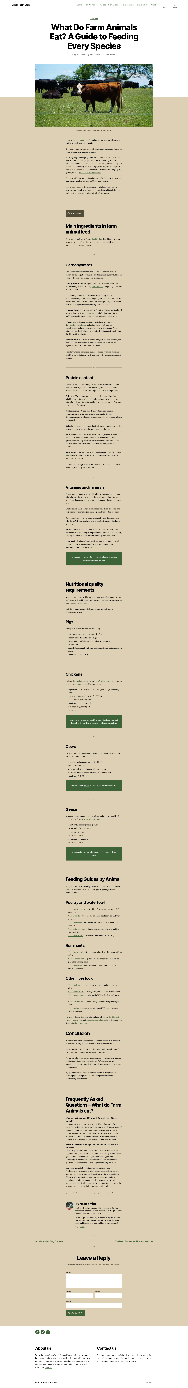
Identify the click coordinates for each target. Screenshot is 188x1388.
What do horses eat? (76, 991)
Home (68, 140)
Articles (76, 140)
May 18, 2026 (95, 55)
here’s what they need (104, 681)
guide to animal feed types (90, 172)
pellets (86, 785)
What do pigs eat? (75, 985)
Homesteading (128, 5)
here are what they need (91, 819)
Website (68, 1301)
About (153, 5)
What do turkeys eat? (76, 929)
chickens (79, 681)
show (79, 213)
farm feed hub (81, 1023)
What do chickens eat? (77, 909)
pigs (107, 1193)
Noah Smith (81, 55)
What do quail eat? (75, 935)
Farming (79, 5)
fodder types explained (95, 1020)
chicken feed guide (73, 684)
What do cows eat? (75, 952)
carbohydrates (83, 1193)
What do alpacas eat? (76, 1008)
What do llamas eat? (76, 1001)
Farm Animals (90, 5)
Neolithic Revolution (77, 325)
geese (96, 1193)
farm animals (97, 286)
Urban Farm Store (21, 5)
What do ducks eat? (76, 916)
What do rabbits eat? (76, 995)
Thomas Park (107, 130)
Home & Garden (142, 5)
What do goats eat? (75, 965)
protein (112, 1193)
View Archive (81, 1227)
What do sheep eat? (76, 958)
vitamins (119, 1193)
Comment (70, 1272)
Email (97, 1292)
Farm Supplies (114, 5)
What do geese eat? (75, 922)
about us (48, 1367)
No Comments (111, 55)
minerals (102, 1193)
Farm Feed (102, 5)
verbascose (89, 313)
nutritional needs (81, 603)
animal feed (95, 239)
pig (67, 455)
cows (91, 1193)
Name (68, 1292)
